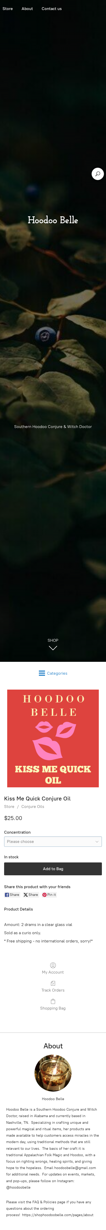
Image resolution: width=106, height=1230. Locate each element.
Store (9, 806)
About (27, 8)
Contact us (52, 8)
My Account (53, 972)
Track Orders (53, 990)
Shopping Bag (53, 1008)
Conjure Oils (32, 806)
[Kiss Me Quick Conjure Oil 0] (53, 738)
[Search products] (98, 174)
